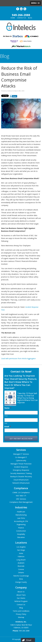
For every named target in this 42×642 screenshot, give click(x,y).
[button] (35, 3)
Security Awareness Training (21, 473)
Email (7, 427)
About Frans (21, 595)
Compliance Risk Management (21, 502)
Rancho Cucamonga (21, 576)
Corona (21, 569)
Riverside (21, 566)
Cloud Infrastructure (21, 480)
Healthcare (21, 512)
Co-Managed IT (21, 457)
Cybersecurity (21, 460)
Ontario (21, 572)
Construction (21, 531)
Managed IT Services (21, 454)
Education (21, 537)
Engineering (21, 524)
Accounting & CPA (21, 521)
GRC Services (21, 499)
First (6, 416)
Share (14, 96)
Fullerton (21, 556)
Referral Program (21, 601)
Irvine (21, 553)
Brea (21, 579)
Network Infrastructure (21, 483)
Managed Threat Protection (21, 464)
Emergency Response (21, 470)
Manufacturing (21, 515)
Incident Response (21, 467)
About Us (21, 592)
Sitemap (21, 617)
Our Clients (21, 598)
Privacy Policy (21, 614)
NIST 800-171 (21, 496)
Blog (30, 18)
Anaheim (21, 563)
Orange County (21, 582)
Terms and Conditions (21, 611)
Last (6, 423)
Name (7, 408)
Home (13, 18)
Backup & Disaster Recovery (21, 476)
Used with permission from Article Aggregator (18, 358)
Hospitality (21, 534)
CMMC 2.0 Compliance (21, 492)
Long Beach (21, 560)
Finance (21, 528)
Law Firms (21, 518)
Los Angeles (21, 547)
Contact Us (21, 18)
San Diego (21, 550)
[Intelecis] (21, 31)
